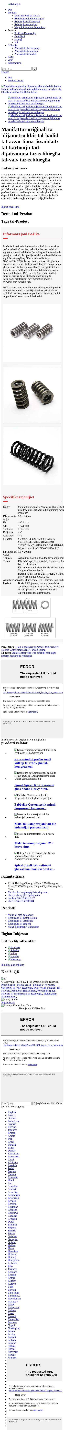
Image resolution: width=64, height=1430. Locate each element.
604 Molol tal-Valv (11, 987)
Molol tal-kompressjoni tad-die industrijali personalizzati (35, 825)
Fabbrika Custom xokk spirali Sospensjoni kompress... (34, 806)
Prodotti (12, 12)
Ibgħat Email (8, 1002)
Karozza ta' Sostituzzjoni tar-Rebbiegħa (21, 993)
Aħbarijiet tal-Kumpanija (27, 48)
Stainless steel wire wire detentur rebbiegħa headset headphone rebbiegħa (28, 654)
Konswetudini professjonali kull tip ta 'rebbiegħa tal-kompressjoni (32, 763)
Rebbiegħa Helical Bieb (23, 990)
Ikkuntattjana (14, 62)
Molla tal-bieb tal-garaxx (27, 15)
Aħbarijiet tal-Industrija (26, 51)
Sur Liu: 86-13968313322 (21, 898)
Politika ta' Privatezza (44, 984)
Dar (10, 9)
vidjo (10, 60)
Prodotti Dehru (15, 80)
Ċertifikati (19, 36)
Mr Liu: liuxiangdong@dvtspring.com (27, 892)
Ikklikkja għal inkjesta (12, 964)
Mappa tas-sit (24, 984)
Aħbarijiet (13, 45)
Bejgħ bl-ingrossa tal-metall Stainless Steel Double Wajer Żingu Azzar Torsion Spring (29, 648)
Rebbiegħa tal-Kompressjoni (29, 18)
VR (16, 42)
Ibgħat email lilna (10, 206)
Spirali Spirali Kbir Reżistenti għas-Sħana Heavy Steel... (34, 786)
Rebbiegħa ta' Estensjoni (27, 21)
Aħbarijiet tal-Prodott (25, 54)
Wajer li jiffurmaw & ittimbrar (29, 27)
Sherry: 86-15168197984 (21, 901)
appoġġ (18, 39)
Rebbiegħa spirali (46, 990)
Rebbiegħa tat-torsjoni (25, 24)
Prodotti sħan (8, 984)
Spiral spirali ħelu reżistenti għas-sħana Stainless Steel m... (34, 867)
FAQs (11, 57)
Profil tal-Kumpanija (25, 33)
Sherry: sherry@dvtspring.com (24, 895)
